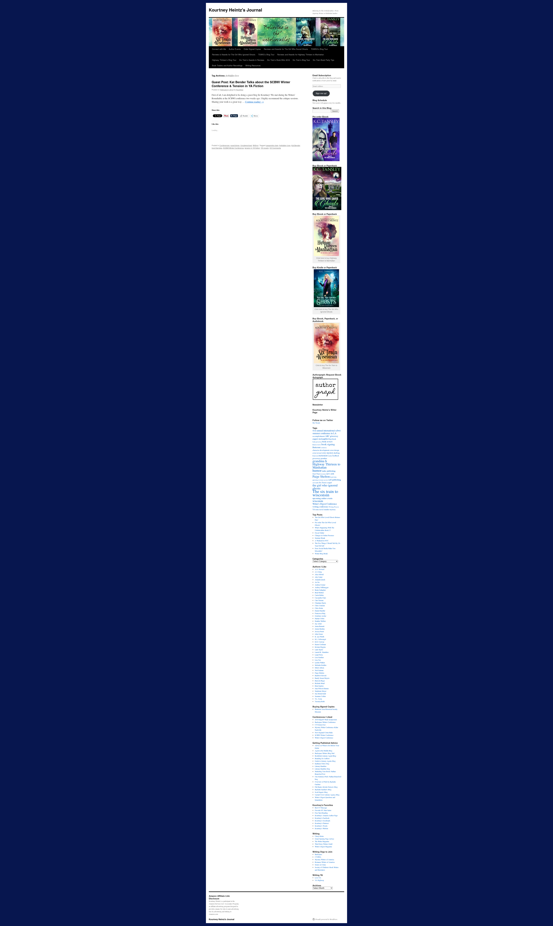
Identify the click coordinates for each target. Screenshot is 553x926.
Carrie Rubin (319, 595)
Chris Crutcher (320, 605)
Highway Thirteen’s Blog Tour (224, 60)
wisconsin (318, 501)
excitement (322, 455)
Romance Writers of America (325, 862)
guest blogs (234, 145)
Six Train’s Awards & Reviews (251, 60)
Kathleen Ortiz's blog (322, 763)
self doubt (316, 483)
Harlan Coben (319, 618)
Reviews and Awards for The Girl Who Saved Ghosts (286, 49)
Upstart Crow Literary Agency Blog (327, 795)
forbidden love (284, 145)
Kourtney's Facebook (322, 818)
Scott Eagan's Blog (321, 792)
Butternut (316, 447)
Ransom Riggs (320, 680)
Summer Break (320, 538)
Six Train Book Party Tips (323, 60)
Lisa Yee (318, 660)
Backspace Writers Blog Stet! (325, 753)
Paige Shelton (321, 476)
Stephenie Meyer (320, 691)
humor (317, 470)
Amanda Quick (320, 579)
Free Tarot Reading (321, 813)
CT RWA (318, 857)
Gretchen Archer (320, 616)
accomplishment (319, 436)
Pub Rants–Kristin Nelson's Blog (326, 787)
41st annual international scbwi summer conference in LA (327, 432)
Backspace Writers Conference (325, 722)
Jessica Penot (319, 631)
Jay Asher (318, 623)
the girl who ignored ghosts (325, 486)
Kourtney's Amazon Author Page (326, 815)
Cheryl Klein (319, 836)
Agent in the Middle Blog (323, 750)
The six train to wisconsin (325, 492)
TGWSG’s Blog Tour (319, 49)
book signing (328, 444)
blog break (332, 439)
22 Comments (275, 148)
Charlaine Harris (320, 603)
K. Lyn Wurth (319, 636)
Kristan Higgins (320, 647)
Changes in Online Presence (324, 535)
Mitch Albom (319, 668)
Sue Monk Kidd (320, 693)
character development (321, 450)
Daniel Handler (320, 611)
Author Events (235, 49)
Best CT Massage (321, 807)
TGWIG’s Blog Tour (266, 54)
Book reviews (317, 445)
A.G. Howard (319, 569)
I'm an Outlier (319, 533)
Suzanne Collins (320, 696)
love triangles (217, 148)
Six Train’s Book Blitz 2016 (278, 60)
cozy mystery (327, 452)
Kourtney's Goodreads (322, 820)
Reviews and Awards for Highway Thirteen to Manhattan (300, 54)
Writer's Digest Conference (325, 503)
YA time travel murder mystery (324, 509)
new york (330, 473)
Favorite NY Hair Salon (323, 810)
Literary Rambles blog (322, 769)
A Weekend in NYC (321, 540)
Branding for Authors (322, 758)
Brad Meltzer (319, 592)
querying (315, 480)
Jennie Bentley (320, 629)
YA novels (265, 148)
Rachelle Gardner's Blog (323, 789)
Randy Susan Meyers (322, 678)
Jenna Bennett (319, 626)
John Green (319, 634)
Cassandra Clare (320, 598)
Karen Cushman (320, 644)
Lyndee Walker (320, 662)
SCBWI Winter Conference (233, 148)
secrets (326, 480)
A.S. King (318, 572)
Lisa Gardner (319, 657)
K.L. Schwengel (320, 639)
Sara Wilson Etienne (322, 688)
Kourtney (239, 89)
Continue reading (254, 101)
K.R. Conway (319, 642)
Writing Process (334, 507)
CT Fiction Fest (320, 725)
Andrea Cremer (320, 585)
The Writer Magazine (322, 841)
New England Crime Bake (324, 732)
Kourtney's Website (321, 828)
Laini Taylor (319, 649)
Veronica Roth (320, 701)
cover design (334, 450)
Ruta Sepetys (319, 686)
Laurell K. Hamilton (321, 652)
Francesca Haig (320, 613)
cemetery (324, 448)
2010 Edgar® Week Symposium (326, 719)
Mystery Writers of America (324, 859)
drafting (337, 453)
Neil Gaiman (319, 670)
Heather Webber (320, 621)
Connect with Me (219, 49)
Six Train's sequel (325, 482)
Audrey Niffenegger (321, 587)
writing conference (320, 506)
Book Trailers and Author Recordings (227, 65)
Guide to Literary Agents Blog (325, 761)
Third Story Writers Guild (323, 844)
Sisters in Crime (320, 865)
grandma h (320, 461)
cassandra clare (272, 145)
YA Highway (319, 880)
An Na (317, 582)
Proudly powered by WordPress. (326, 919)
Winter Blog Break (321, 553)
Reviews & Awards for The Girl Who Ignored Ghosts (233, 54)
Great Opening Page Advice (324, 839)
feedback (335, 455)
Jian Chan (316, 473)
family (330, 456)
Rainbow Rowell (320, 675)
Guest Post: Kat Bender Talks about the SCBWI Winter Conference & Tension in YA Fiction (251, 84)
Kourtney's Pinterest (322, 823)
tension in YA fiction (252, 148)
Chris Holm (319, 608)
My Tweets (316, 423)
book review (327, 441)
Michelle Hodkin (320, 665)
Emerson (315, 456)
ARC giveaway (331, 436)
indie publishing (328, 470)
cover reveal (317, 453)
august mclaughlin (320, 438)
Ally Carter (318, 577)
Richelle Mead (320, 683)
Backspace (318, 854)
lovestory (323, 474)
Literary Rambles (320, 766)
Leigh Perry (319, 655)
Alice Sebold (319, 574)
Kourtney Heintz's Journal (235, 10)
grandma (324, 458)
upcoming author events (323, 498)
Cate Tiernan (319, 600)
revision (320, 480)
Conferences (224, 145)
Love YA (318, 877)
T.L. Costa (318, 699)
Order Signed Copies (252, 49)
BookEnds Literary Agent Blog (325, 756)
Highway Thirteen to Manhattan (326, 465)
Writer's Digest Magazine (323, 846)
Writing (255, 145)
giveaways (316, 458)
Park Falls (333, 477)
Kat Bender (295, 145)
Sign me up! (321, 93)
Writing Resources (253, 65)
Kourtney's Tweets (321, 826)
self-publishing (334, 479)
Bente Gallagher (320, 590)
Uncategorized (246, 145)
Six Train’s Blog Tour (301, 60)
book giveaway (317, 442)
